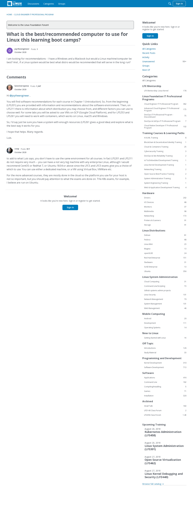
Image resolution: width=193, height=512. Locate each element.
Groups (145, 65)
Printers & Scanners (165, 220)
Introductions (165, 348)
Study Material (165, 352)
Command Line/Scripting (165, 286)
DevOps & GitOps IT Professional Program (165, 121)
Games (165, 391)
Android (165, 318)
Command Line (165, 382)
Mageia (165, 248)
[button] (10, 51)
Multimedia (165, 211)
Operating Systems (165, 327)
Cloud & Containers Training (165, 146)
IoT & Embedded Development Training (165, 160)
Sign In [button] (70, 207)
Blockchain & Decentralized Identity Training (165, 142)
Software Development (165, 367)
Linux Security (165, 294)
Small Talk (165, 406)
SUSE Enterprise (165, 266)
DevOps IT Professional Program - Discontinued (165, 116)
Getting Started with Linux (165, 338)
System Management (165, 303)
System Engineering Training (165, 183)
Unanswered (164, 61)
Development (165, 323)
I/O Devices (165, 202)
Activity (145, 57)
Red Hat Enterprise (165, 257)
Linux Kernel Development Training (165, 165)
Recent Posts (148, 53)
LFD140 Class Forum (165, 410)
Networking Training (165, 169)
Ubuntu (165, 271)
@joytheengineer (19, 95)
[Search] (169, 3)
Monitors (165, 206)
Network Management (165, 299)
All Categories (149, 48)
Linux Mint (165, 244)
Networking (165, 216)
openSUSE (165, 253)
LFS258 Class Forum (165, 415)
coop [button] (16, 148)
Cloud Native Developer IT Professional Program (165, 126)
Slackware (165, 262)
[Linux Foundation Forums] (14, 3)
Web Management (165, 308)
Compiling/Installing (165, 386)
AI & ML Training (165, 137)
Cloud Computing (165, 281)
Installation (165, 395)
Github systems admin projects (157, 290)
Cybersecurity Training (165, 151)
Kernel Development (165, 363)
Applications (165, 377)
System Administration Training (165, 178)
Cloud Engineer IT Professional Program (165, 104)
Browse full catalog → (153, 483)
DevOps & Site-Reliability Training (165, 156)
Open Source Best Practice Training (165, 174)
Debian (165, 235)
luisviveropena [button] (21, 86)
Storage (165, 225)
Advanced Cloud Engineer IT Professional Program (165, 109)
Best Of (146, 69)
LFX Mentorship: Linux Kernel (165, 90)
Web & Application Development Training (165, 187)
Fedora (165, 239)
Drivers (165, 197)
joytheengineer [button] (21, 49)
